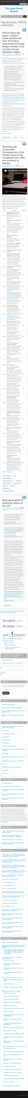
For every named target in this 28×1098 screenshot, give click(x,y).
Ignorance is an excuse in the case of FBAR (13, 1008)
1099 (12, 229)
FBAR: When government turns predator (11, 991)
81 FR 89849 (8, 116)
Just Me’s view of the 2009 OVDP (11, 999)
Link (23, 226)
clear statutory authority (11, 100)
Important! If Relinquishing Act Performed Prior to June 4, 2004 (13, 794)
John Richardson (8, 660)
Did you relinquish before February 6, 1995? (14, 1051)
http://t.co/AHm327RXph (10, 533)
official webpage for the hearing (10, 208)
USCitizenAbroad (18, 507)
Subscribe (6, 693)
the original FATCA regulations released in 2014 (13, 96)
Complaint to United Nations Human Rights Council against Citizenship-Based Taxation (12, 611)
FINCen (15, 137)
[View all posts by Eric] (16, 53)
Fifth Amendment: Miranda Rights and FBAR (14, 1033)
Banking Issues (5, 730)
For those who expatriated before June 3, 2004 (13, 1055)
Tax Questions (5, 770)
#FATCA (18, 516)
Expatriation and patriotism (10, 1066)
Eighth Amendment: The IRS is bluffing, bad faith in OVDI (13, 1041)
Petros (3, 875)
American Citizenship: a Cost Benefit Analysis (14, 1078)
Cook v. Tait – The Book (9, 960)
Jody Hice (12, 485)
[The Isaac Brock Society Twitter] (26, 4)
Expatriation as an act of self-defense (12, 1063)
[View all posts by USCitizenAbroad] (22, 507)
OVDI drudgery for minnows (10, 993)
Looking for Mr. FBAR (8, 1011)
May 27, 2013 (18, 523)
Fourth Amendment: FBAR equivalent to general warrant (13, 1024)
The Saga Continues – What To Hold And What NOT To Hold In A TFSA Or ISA (13, 892)
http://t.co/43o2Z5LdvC (14, 518)
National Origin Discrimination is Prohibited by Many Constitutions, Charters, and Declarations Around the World (14, 947)
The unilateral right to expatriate (11, 1075)
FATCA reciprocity (6, 137)
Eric (15, 53)
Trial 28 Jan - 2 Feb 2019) (9, 645)
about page (5, 822)
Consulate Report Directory (8, 734)
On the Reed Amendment (9, 1048)
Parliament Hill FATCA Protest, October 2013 (12, 839)
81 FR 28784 (8, 114)
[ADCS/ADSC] (14, 623)
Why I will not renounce (9, 1081)
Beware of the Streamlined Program (10, 942)
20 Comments (18, 55)
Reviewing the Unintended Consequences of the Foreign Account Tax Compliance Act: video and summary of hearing (13, 155)
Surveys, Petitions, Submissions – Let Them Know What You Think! (13, 711)
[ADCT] (14, 633)
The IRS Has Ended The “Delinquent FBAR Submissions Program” (12, 875)
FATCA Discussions (6, 740)
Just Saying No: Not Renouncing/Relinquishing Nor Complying (13, 750)
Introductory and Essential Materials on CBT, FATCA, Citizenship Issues (12, 727)
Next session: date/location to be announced (12, 663)
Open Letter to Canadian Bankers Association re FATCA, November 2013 (13, 843)
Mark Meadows (6, 488)
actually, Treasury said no (13, 406)
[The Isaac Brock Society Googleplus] (20, 4)
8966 (8, 229)
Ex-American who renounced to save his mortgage (14, 295)
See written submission (12, 303)
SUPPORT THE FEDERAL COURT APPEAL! (12, 638)
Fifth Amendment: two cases (10, 1030)
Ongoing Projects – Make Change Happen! (12, 707)
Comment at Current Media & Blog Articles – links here (13, 715)
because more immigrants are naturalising (13, 316)
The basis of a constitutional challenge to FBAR (13, 1019)
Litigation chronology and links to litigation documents (12, 648)
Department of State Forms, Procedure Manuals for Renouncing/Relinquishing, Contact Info (14, 871)
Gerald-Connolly (17, 483)
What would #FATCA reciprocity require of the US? (12, 502)
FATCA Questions (6, 743)
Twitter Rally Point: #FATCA (8, 704)
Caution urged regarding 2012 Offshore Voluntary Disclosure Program (13, 831)
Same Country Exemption (8, 490)
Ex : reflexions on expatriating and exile (12, 1069)
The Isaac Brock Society (14, 10)
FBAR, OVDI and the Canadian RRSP (12, 1002)
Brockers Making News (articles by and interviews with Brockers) (13, 798)
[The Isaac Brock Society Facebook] (22, 4)
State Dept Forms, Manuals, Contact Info (11, 767)
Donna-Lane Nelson (7, 478)
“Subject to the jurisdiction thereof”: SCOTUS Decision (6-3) (12, 910)
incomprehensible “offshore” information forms (13, 104)
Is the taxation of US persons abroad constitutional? (12, 964)
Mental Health (5, 753)
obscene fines (8, 105)
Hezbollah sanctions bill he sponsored (14, 463)
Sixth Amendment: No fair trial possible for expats (13, 1037)
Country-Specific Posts (7, 783)
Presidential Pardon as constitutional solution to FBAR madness (14, 1015)
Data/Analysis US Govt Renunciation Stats (11, 786)
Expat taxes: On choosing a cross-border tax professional (14, 968)
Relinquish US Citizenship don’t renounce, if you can (14, 1046)
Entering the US (5, 737)
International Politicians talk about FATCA (13, 987)
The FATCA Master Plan (9, 984)
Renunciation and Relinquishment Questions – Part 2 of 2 (13, 757)
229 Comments (18, 166)
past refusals (21, 98)
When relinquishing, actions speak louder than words (13, 1059)
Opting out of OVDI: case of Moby (11, 996)
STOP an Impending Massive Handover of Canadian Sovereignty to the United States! (12, 836)
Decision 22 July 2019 (9, 643)
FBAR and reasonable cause (10, 1005)
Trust (22, 137)
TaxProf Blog (7, 58)
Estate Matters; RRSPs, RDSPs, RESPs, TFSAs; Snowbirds (13, 790)
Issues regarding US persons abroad (13, 54)
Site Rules (4, 764)
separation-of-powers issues (13, 381)
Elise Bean (18, 480)
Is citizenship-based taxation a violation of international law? (11, 958)
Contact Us (4, 773)
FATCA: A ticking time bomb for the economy (12, 977)
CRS (14, 475)
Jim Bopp (5, 485)
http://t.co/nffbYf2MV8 (16, 531)
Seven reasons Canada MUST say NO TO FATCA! (13, 980)
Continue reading (7, 133)
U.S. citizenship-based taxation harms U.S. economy (13, 973)
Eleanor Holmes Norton (7, 480)
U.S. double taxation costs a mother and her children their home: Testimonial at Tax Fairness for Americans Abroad (13, 855)
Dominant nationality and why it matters (11, 1086)
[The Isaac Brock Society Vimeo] (24, 4)
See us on (3, 672)
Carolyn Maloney (6, 475)
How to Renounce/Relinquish (8, 746)
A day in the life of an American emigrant (13, 1072)
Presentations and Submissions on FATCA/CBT (13, 761)
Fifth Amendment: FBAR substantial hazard (13, 1027)
